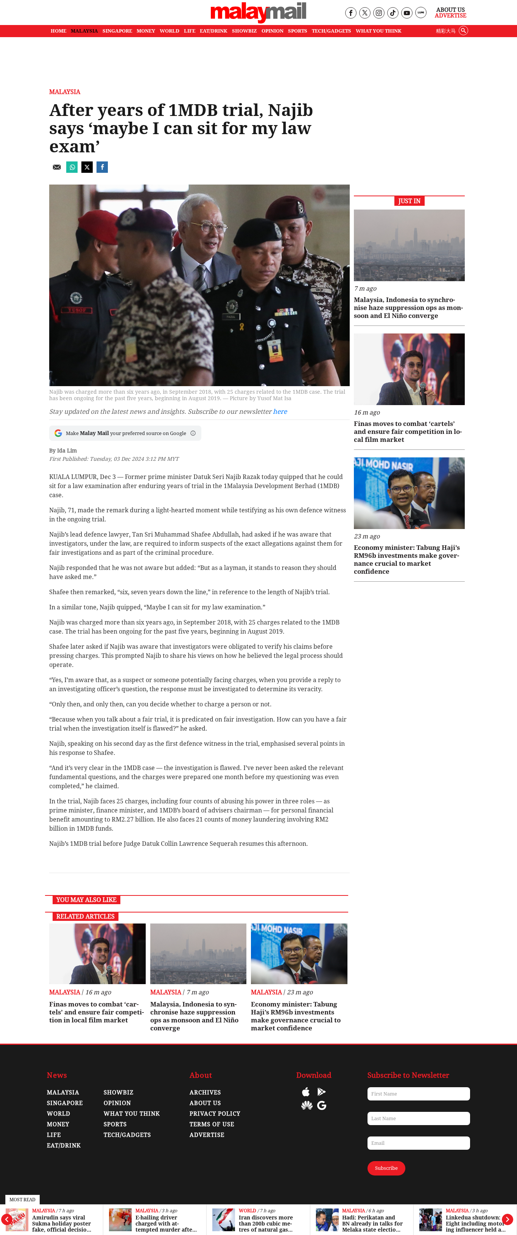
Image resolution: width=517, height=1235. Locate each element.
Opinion (117, 1103)
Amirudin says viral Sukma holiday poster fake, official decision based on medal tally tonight (61, 1224)
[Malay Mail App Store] (305, 1097)
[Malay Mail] (258, 21)
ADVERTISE (207, 1135)
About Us (450, 9)
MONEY (146, 31)
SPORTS (297, 31)
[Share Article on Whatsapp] (72, 170)
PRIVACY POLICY (215, 1113)
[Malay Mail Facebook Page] (350, 13)
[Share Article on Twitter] (87, 170)
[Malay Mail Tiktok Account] (392, 13)
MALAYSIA (84, 31)
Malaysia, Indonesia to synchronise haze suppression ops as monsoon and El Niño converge (194, 1016)
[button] (193, 433)
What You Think (379, 31)
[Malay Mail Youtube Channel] (406, 13)
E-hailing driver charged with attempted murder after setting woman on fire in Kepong (165, 1224)
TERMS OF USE (212, 1124)
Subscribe (386, 1168)
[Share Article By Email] (56, 170)
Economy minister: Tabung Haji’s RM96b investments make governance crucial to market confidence (296, 1016)
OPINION (272, 31)
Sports (115, 1124)
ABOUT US (205, 1103)
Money (58, 1124)
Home (58, 31)
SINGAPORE (117, 31)
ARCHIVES (205, 1092)
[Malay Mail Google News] (321, 1110)
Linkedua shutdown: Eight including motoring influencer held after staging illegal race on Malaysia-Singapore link (476, 1224)
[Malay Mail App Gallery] (307, 1110)
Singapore (65, 1103)
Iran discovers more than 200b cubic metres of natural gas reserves (266, 1224)
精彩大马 (446, 31)
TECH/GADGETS (331, 31)
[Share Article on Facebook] (102, 170)
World (247, 1210)
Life (54, 1135)
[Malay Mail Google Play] (321, 1097)
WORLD (169, 31)
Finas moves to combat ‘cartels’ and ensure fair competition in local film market (96, 1012)
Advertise (450, 15)
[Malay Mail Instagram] (378, 13)
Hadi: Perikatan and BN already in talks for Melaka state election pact (372, 1224)
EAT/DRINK (213, 31)
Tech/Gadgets (127, 1135)
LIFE (189, 31)
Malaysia (43, 1210)
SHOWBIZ (244, 31)
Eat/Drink (64, 1145)
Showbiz (119, 1092)
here (280, 411)
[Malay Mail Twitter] (365, 13)
